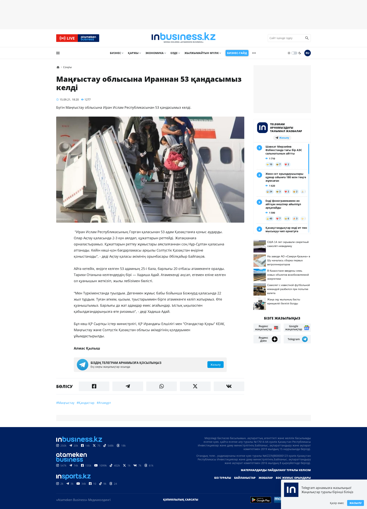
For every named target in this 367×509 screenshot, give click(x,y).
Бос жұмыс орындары (293, 478)
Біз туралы (222, 478)
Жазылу (355, 503)
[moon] (299, 53)
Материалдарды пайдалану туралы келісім (276, 470)
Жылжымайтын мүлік (201, 53)
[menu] (58, 53)
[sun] (289, 53)
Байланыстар (245, 478)
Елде (174, 53)
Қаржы (133, 53)
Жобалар (266, 478)
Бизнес (115, 53)
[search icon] (307, 38)
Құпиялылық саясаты (180, 499)
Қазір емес (337, 503)
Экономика (154, 53)
